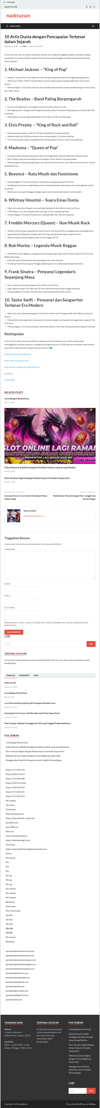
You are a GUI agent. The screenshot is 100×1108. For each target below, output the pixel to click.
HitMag (92, 1104)
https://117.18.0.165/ (15, 791)
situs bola (10, 805)
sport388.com (12, 827)
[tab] (10, 675)
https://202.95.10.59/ (15, 787)
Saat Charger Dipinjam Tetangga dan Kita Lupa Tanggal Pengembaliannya (37, 723)
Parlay (8, 853)
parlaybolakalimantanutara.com (20, 951)
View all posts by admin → (34, 516)
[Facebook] (86, 7)
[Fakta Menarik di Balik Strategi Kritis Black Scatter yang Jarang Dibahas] (50, 436)
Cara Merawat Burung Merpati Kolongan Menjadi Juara (29, 703)
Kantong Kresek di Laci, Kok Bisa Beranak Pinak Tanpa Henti (32, 713)
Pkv (7, 862)
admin (24, 46)
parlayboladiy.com (14, 999)
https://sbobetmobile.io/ (17, 836)
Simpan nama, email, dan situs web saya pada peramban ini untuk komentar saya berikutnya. (46, 624)
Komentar (10, 549)
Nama (7, 584)
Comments (24, 675)
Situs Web (9, 608)
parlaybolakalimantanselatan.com (21, 960)
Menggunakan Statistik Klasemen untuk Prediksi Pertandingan (34, 760)
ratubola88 (9, 380)
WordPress (80, 1104)
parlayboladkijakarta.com (17, 995)
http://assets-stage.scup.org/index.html (22, 367)
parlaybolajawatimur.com (17, 973)
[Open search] (93, 26)
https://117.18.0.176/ (15, 769)
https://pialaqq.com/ (15, 814)
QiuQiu (9, 915)
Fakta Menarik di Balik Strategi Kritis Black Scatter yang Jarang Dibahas (40, 467)
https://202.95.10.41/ (15, 774)
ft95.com (10, 831)
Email (8, 596)
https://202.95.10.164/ (16, 783)
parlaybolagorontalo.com (17, 990)
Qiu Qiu (9, 919)
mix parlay (10, 844)
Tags (35, 675)
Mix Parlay (10, 858)
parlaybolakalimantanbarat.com (20, 968)
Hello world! (10, 682)
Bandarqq (10, 902)
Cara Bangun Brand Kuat (16, 398)
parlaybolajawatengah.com (18, 977)
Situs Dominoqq (13, 910)
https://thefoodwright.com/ (18, 840)
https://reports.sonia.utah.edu (17, 354)
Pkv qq (9, 875)
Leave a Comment (36, 46)
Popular (10, 675)
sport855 (8, 373)
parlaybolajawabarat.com (17, 982)
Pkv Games (11, 800)
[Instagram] (94, 7)
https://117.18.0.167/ (15, 796)
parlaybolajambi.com (15, 986)
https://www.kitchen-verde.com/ (20, 818)
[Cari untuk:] (50, 644)
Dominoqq (10, 809)
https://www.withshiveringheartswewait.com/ (26, 849)
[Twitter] (90, 7)
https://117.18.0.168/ (15, 778)
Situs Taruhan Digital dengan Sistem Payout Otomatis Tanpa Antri (37, 478)
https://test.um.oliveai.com (16, 360)
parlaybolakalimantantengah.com (21, 964)
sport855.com (12, 822)
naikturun (18, 15)
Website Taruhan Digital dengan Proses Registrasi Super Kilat (33, 755)
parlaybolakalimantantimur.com (20, 955)
